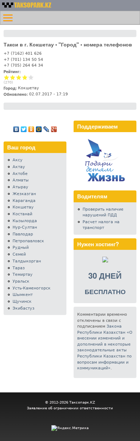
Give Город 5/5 (31, 77)
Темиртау (23, 274)
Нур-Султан (25, 227)
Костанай (22, 214)
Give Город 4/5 (25, 77)
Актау (19, 167)
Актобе (20, 173)
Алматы (21, 180)
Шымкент (23, 294)
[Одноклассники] (31, 129)
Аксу (18, 160)
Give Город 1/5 (7, 77)
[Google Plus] (54, 129)
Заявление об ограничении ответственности (70, 408)
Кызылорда (25, 221)
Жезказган (24, 194)
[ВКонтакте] (16, 129)
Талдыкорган (27, 261)
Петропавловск (28, 241)
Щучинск (22, 301)
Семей (19, 254)
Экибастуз (23, 308)
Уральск (21, 281)
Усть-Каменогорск (32, 288)
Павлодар (23, 234)
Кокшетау (23, 207)
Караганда (24, 200)
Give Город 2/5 (13, 77)
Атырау (20, 187)
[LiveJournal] (46, 129)
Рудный (21, 247)
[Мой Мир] (39, 129)
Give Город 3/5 (19, 77)
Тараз (19, 268)
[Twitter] (24, 129)
